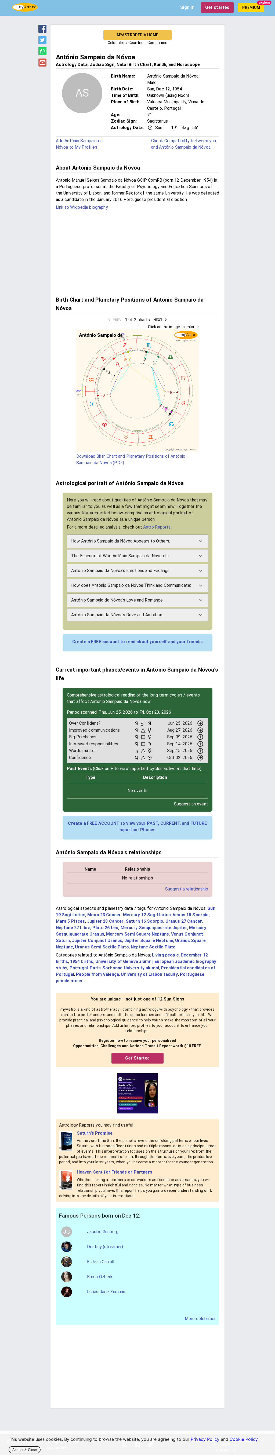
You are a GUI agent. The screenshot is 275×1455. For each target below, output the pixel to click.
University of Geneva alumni (124, 961)
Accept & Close (24, 1450)
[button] (137, 541)
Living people (165, 955)
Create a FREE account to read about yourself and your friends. (137, 641)
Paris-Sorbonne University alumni (124, 967)
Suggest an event (191, 804)
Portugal (79, 967)
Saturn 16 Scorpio (145, 921)
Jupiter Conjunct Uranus (97, 940)
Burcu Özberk (100, 1276)
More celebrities (200, 1318)
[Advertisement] (137, 252)
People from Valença (97, 974)
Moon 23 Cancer (104, 914)
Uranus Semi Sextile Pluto (102, 947)
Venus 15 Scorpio (191, 914)
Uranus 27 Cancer (183, 921)
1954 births (81, 961)
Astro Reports (157, 527)
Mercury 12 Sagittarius (147, 914)
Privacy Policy (205, 1439)
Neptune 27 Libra (73, 927)
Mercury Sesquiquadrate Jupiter (154, 927)
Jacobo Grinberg (102, 1231)
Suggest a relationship (186, 889)
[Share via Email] (42, 65)
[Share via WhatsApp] (42, 53)
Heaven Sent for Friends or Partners (114, 1172)
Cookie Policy (244, 1439)
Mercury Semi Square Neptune (137, 934)
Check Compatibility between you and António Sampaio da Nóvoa (183, 144)
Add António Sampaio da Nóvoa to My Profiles (79, 144)
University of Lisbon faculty (149, 974)
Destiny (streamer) (105, 1246)
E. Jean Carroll (100, 1261)
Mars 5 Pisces (70, 921)
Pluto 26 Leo (105, 927)
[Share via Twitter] (42, 42)
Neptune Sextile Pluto (153, 947)
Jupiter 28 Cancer (105, 921)
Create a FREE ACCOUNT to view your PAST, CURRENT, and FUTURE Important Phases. (137, 826)
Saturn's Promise (95, 1133)
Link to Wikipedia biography (82, 207)
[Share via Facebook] (42, 31)
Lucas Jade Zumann (106, 1291)
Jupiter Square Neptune (148, 940)
